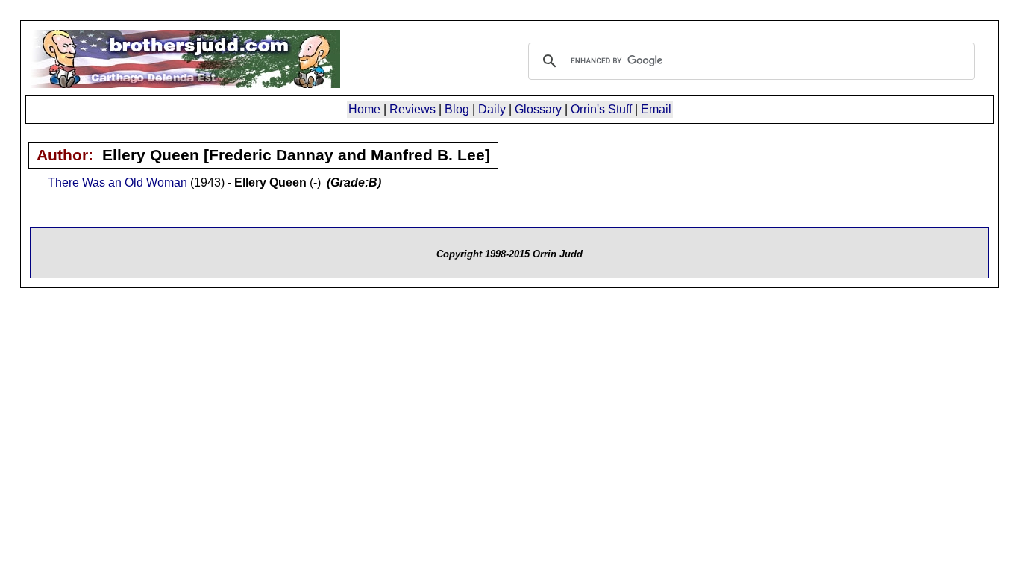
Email (656, 109)
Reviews (412, 109)
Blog (457, 109)
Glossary (538, 109)
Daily (492, 109)
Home (364, 109)
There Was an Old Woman (117, 182)
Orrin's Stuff (601, 109)
